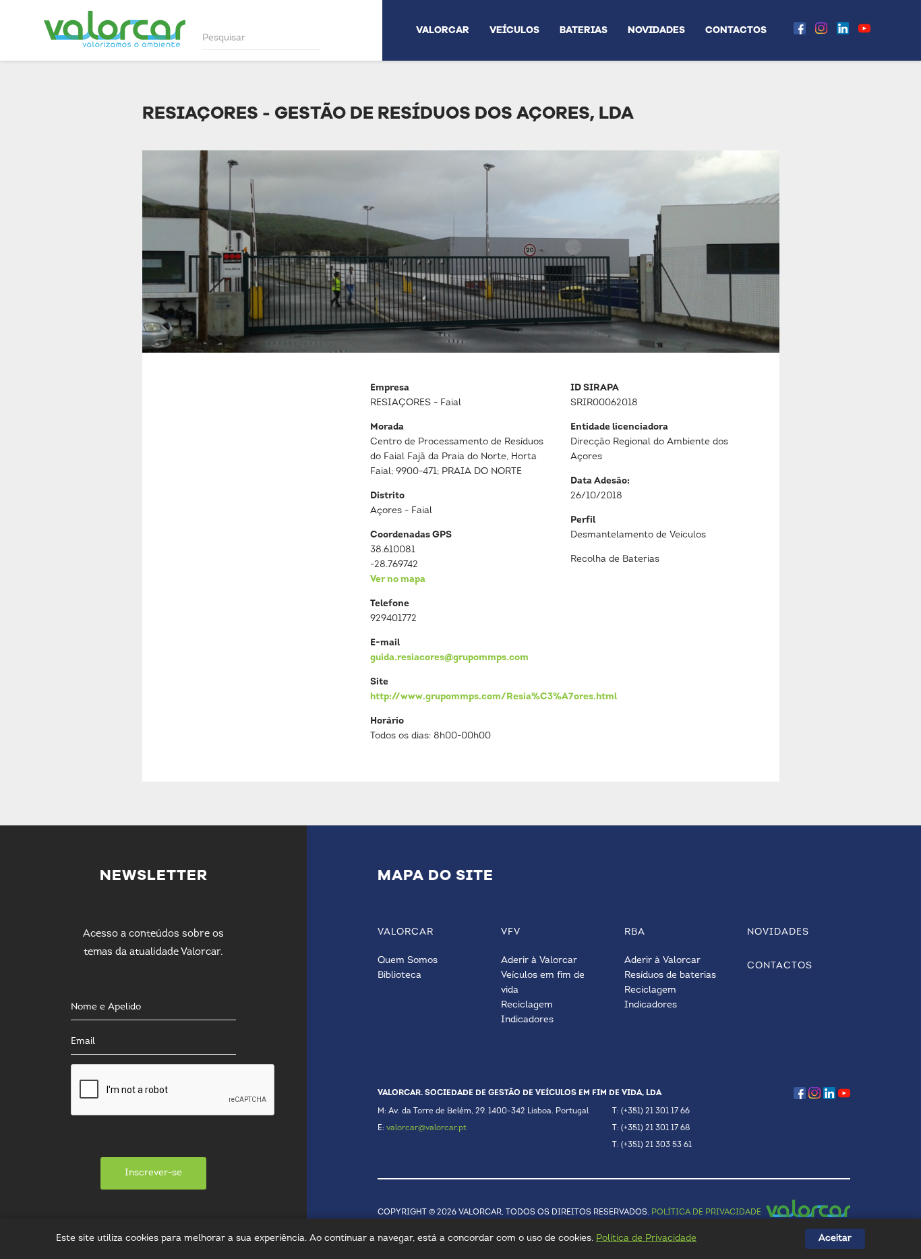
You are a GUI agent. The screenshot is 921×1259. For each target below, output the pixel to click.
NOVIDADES (656, 30)
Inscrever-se (153, 1173)
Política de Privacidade (646, 1238)
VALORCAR (442, 30)
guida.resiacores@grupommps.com (449, 658)
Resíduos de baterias (670, 975)
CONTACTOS (736, 30)
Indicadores (527, 1020)
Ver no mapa (397, 580)
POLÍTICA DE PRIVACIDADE (706, 1212)
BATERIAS (583, 30)
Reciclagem (527, 1005)
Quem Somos (408, 961)
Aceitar (835, 1238)
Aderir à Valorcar (539, 961)
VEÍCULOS (514, 30)
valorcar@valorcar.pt (426, 1128)
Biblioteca (399, 975)
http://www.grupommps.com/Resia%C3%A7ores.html (493, 697)
